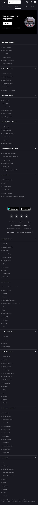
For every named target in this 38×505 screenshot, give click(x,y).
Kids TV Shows (6, 277)
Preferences (27, 229)
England (5, 489)
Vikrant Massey (7, 416)
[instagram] (16, 216)
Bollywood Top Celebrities (8, 408)
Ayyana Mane (6, 357)
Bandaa (5, 323)
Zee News (5, 337)
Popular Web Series (6, 351)
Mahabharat (6, 244)
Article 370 (5, 317)
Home (3, 7)
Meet (4, 183)
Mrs (4, 307)
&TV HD (5, 343)
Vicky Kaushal (6, 433)
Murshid (5, 360)
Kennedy (5, 293)
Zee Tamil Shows (7, 113)
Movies (26, 7)
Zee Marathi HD (7, 347)
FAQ (27, 222)
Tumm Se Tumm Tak (8, 247)
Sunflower (5, 396)
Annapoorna (6, 267)
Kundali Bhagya (7, 257)
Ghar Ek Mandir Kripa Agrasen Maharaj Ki (13, 196)
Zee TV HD (5, 340)
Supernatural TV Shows (9, 90)
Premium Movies (6, 282)
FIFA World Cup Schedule (9, 476)
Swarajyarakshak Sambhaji (10, 170)
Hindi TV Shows (7, 47)
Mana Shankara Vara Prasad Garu (11, 303)
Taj (3, 393)
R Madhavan (6, 413)
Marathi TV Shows (7, 50)
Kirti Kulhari (6, 443)
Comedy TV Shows (7, 84)
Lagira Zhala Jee (7, 160)
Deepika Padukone (7, 419)
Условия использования (13, 229)
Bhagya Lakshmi (7, 186)
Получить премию (15, 2)
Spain (4, 482)
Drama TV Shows (7, 74)
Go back (7, 23)
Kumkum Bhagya (7, 254)
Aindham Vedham (7, 376)
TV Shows (18, 7)
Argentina (5, 486)
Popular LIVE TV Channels (8, 331)
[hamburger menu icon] (35, 2)
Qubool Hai (5, 140)
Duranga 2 (5, 386)
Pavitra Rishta (6, 137)
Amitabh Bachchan (7, 446)
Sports (10, 7)
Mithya (4, 390)
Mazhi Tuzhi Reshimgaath (9, 153)
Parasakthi (5, 320)
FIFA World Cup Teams (8, 472)
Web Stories (6, 466)
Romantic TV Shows (8, 77)
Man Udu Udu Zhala (8, 163)
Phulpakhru (6, 167)
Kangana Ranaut (7, 449)
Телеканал (11, 222)
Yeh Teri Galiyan (7, 130)
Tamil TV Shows (7, 54)
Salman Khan (6, 423)
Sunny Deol (6, 436)
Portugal (5, 496)
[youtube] (26, 216)
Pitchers (5, 403)
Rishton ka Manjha (7, 180)
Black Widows (6, 383)
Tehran (4, 297)
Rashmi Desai (6, 453)
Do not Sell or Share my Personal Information (18, 232)
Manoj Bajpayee (7, 426)
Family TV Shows (7, 80)
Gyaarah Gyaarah (7, 363)
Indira (4, 270)
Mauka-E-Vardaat (7, 193)
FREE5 (32, 7)
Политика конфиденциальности (18, 225)
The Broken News (7, 380)
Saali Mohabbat (7, 290)
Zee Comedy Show (7, 190)
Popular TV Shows (6, 239)
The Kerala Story (7, 313)
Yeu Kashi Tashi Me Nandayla (10, 157)
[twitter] (21, 216)
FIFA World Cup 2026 (8, 469)
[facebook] (11, 216)
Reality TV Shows (7, 87)
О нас (20, 222)
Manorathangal (7, 366)
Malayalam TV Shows (8, 60)
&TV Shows (5, 103)
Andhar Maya (6, 370)
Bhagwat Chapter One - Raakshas (11, 287)
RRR (4, 327)
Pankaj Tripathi (6, 429)
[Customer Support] (30, 2)
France (4, 479)
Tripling (5, 400)
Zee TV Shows (6, 100)
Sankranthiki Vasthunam (9, 300)
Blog (4, 463)
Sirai (4, 310)
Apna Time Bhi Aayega (8, 133)
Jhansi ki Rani (6, 250)
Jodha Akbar (6, 127)
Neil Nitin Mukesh (7, 439)
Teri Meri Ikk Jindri (7, 143)
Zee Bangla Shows (7, 117)
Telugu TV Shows (7, 57)
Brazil (4, 492)
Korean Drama (6, 274)
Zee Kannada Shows (8, 110)
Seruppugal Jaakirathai (8, 373)
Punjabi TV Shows (7, 64)
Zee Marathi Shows (8, 107)
